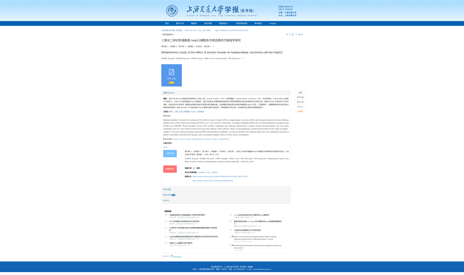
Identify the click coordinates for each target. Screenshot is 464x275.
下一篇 (298, 34)
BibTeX (215, 172)
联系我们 (258, 23)
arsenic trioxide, (186, 139)
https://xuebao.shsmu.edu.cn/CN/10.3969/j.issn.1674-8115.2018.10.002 (220, 176)
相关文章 (168, 195)
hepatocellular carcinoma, (202, 139)
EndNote (201, 172)
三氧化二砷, (178, 112)
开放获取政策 (241, 23)
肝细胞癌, (187, 112)
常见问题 (208, 23)
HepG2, (194, 112)
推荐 (198, 168)
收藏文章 (188, 168)
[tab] (225, 93)
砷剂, (171, 112)
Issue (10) (201, 30)
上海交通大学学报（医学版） (172, 30)
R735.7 (166, 147)
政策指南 (223, 23)
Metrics (166, 200)
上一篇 (291, 34)
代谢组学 (200, 112)
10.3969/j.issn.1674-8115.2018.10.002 (233, 30)
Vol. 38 (193, 30)
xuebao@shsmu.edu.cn (262, 269)
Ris (208, 172)
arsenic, (176, 139)
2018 (187, 30)
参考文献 (167, 189)
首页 (167, 23)
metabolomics (224, 139)
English (273, 23)
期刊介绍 (180, 23)
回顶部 (300, 111)
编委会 (194, 23)
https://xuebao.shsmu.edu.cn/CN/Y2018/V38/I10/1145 (212, 181)
